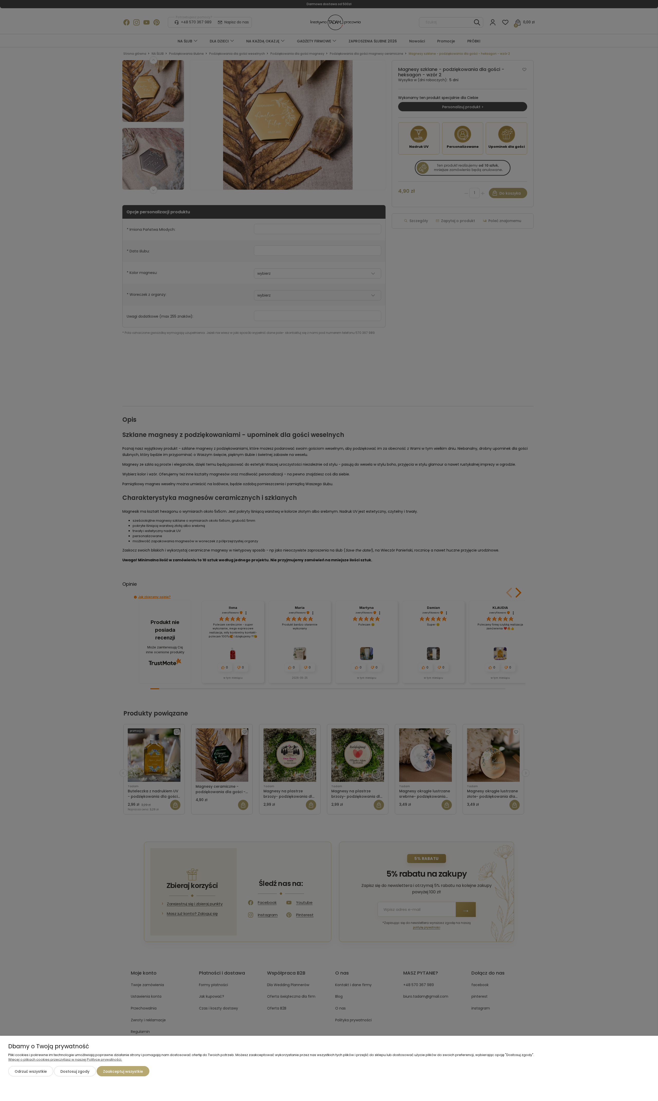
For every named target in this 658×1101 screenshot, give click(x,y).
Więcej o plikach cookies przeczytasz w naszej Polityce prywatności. (65, 1059)
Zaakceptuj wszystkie (123, 1071)
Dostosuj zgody (74, 1071)
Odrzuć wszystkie (31, 1071)
